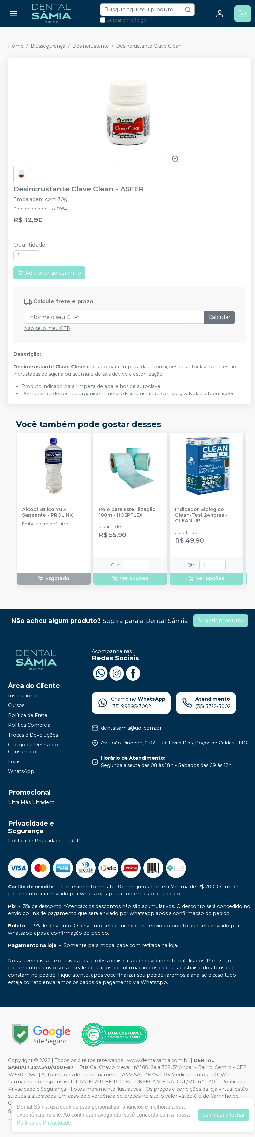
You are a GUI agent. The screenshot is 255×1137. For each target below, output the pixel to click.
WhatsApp (21, 772)
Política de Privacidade (44, 1123)
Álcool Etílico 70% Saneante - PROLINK (47, 512)
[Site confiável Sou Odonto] (114, 1034)
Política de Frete (27, 715)
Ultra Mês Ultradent (31, 802)
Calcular (220, 317)
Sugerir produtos (221, 620)
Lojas (14, 762)
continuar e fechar (224, 1115)
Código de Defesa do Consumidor (33, 748)
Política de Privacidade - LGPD (44, 841)
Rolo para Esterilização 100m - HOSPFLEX (127, 512)
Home (16, 46)
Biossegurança (48, 46)
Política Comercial (30, 725)
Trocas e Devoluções (33, 735)
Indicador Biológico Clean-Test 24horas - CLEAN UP (201, 515)
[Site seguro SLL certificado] (41, 1034)
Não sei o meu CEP (47, 328)
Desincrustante (90, 46)
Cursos (16, 705)
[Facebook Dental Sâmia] (133, 672)
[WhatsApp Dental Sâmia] (100, 672)
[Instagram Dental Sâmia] (116, 672)
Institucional (23, 696)
